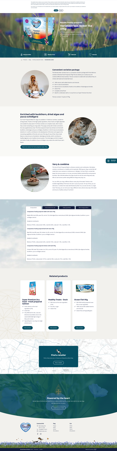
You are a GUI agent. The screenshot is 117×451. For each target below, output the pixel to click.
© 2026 (26, 449)
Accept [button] (56, 10)
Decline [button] (61, 10)
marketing (92, 449)
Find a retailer (58, 362)
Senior (54, 429)
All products (56, 430)
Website (87, 449)
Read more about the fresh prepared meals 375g (34, 147)
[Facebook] (38, 434)
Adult (54, 427)
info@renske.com (43, 431)
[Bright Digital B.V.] (95, 449)
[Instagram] (41, 434)
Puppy (54, 425)
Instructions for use (50, 207)
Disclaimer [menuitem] (36, 449)
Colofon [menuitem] (41, 449)
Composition (33, 207)
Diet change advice (83, 207)
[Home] (21, 60)
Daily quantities (67, 207)
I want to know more (58, 408)
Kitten (71, 425)
